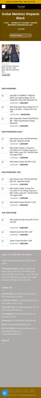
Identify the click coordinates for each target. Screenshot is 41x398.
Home (6, 23)
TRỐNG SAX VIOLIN (13, 392)
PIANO (26, 390)
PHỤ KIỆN (24, 392)
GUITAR (32, 390)
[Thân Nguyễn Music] (21, 7)
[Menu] (3, 6)
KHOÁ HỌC (18, 390)
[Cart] (38, 6)
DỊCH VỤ (32, 392)
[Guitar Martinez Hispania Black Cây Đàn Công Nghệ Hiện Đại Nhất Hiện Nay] (10, 53)
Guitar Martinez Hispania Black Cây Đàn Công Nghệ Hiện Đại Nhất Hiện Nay (10, 69)
